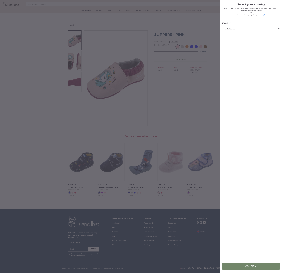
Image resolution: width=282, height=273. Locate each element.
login (264, 15)
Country (226, 23)
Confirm (251, 266)
